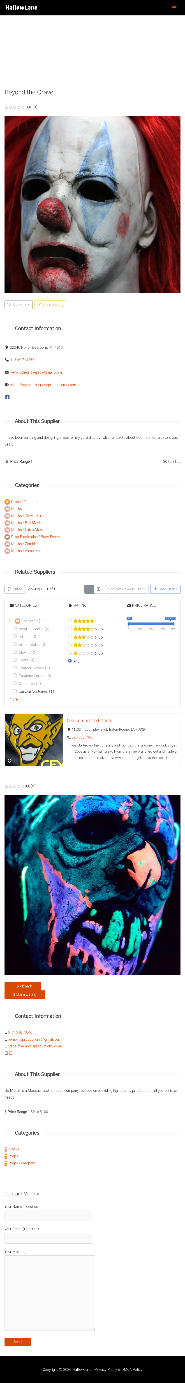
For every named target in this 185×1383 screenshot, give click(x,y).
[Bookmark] (9, 761)
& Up (98, 629)
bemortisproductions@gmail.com (34, 1039)
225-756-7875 (82, 737)
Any (76, 661)
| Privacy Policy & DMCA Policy (117, 1369)
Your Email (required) (22, 1229)
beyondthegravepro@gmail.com (36, 372)
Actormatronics (34, 629)
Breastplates (33, 644)
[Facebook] (7, 397)
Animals (28, 637)
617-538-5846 (20, 1032)
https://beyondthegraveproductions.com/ (43, 385)
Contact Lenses (34, 668)
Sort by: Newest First (125, 589)
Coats (27, 660)
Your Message (16, 1252)
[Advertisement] (92, 49)
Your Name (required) (22, 1207)
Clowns (28, 652)
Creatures (30, 684)
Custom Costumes (36, 691)
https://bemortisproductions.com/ (35, 1046)
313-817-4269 (22, 360)
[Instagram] (11, 1053)
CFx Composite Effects (89, 720)
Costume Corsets (36, 676)
